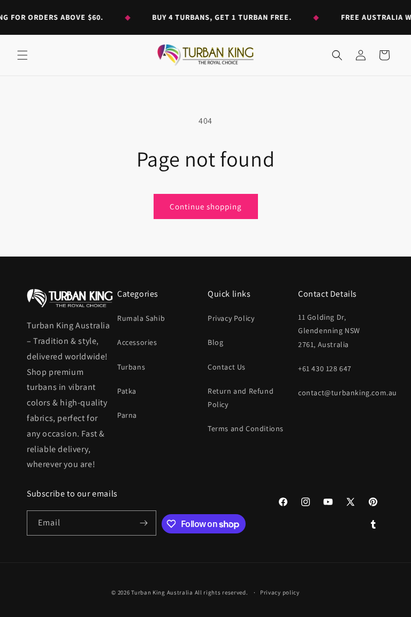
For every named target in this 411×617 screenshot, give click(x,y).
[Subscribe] (144, 523)
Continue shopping (206, 206)
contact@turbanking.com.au (347, 392)
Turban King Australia (162, 592)
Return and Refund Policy (240, 397)
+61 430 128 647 (325, 368)
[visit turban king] (70, 298)
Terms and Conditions (246, 428)
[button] (22, 55)
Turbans (131, 367)
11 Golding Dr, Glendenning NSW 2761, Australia (329, 330)
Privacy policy (280, 592)
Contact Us (227, 367)
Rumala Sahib (141, 318)
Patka (126, 391)
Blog (215, 342)
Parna (127, 415)
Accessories (137, 342)
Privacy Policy (231, 318)
